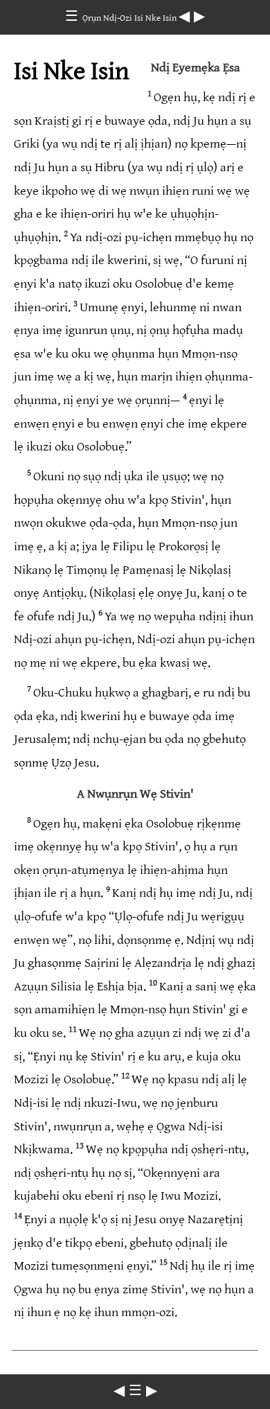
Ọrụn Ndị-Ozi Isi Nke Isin (130, 18)
